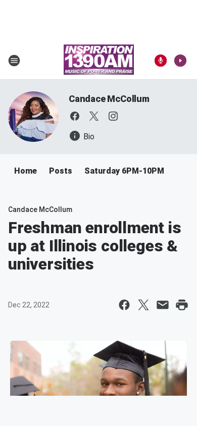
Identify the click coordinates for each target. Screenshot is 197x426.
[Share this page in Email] (163, 305)
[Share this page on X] (143, 305)
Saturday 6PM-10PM (124, 171)
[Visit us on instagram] (113, 116)
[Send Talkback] (161, 61)
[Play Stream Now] (180, 61)
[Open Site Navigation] (14, 61)
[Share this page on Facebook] (124, 305)
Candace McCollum (109, 98)
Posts (60, 171)
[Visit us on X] (94, 116)
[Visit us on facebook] (75, 116)
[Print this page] (182, 305)
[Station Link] (99, 60)
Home (25, 171)
